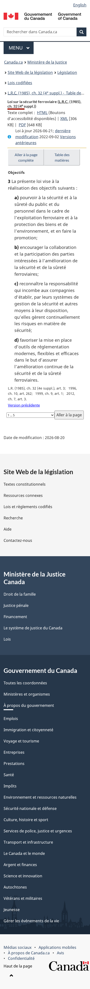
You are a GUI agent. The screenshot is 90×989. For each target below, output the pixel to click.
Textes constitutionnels (25, 484)
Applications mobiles (57, 947)
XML (64, 118)
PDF (22, 124)
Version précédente (24, 405)
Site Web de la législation (30, 72)
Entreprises (14, 752)
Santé (9, 774)
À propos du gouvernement (29, 705)
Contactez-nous (18, 540)
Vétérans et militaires (23, 898)
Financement (15, 616)
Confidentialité (21, 958)
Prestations (14, 763)
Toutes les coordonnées (25, 683)
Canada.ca (13, 62)
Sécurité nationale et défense (30, 808)
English (79, 5)
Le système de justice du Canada (33, 628)
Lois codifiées (20, 82)
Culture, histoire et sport (26, 819)
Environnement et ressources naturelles (40, 797)
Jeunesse (12, 909)
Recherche (13, 518)
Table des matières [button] (62, 157)
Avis (60, 953)
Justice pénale (16, 605)
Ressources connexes (23, 495)
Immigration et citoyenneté (28, 729)
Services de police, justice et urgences (38, 831)
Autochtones (15, 887)
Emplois (11, 718)
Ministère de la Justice (47, 62)
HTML (42, 112)
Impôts (10, 786)
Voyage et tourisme (21, 741)
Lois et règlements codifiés (28, 506)
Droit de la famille (20, 594)
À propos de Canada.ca (29, 953)
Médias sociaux (17, 947)
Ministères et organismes (27, 694)
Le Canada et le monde (24, 853)
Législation (67, 72)
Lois (7, 639)
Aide (8, 529)
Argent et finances (20, 864)
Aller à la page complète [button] (26, 157)
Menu (21, 47)
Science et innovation (23, 876)
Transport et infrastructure (28, 842)
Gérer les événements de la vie (31, 920)
